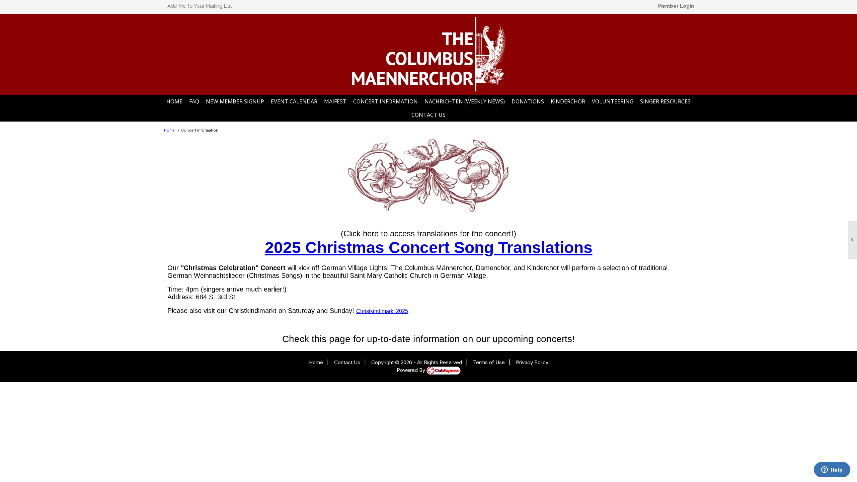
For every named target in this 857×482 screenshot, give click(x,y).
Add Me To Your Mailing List (199, 6)
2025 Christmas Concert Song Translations (429, 247)
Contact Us (428, 114)
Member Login (675, 6)
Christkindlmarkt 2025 (382, 311)
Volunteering (612, 101)
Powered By (411, 370)
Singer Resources (665, 101)
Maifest (335, 101)
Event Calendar (294, 101)
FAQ (194, 101)
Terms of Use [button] (489, 362)
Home (174, 101)
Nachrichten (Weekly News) (464, 101)
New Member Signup (235, 101)
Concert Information (385, 101)
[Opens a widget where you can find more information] (831, 470)
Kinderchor (568, 101)
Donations (528, 101)
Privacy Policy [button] (532, 362)
